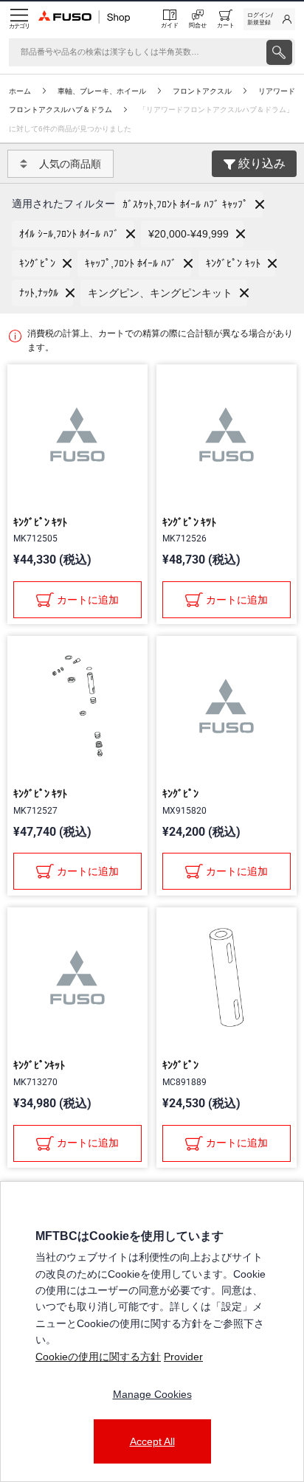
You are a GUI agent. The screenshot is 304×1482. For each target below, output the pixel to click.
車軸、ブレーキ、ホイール (102, 91)
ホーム (20, 91)
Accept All (152, 1441)
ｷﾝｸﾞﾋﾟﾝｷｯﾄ (39, 1065)
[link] (269, 19)
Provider (183, 1356)
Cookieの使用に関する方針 (98, 1356)
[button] (189, 204)
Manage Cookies (152, 1394)
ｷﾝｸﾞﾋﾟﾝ (180, 794)
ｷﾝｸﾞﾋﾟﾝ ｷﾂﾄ (40, 522)
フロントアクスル (202, 91)
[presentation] (279, 52)
